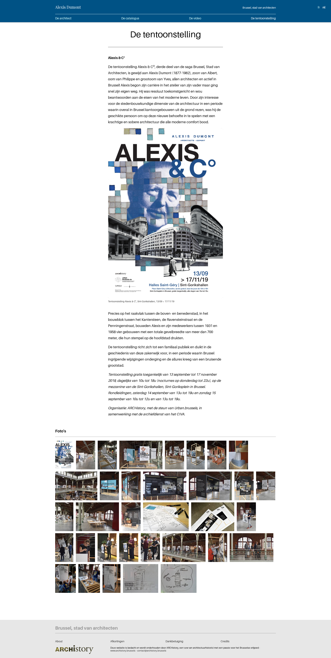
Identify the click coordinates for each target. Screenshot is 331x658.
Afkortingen (117, 641)
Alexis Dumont (68, 7)
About (58, 641)
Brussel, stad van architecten (259, 7)
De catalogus (130, 18)
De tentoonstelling (263, 18)
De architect (63, 18)
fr (319, 7)
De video (195, 18)
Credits (225, 641)
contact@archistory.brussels (151, 650)
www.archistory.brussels (122, 650)
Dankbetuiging (174, 641)
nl (324, 7)
